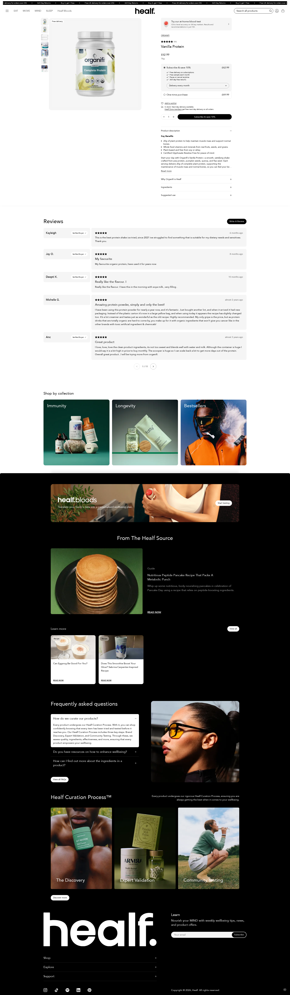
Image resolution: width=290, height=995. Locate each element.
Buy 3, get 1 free (54, 3)
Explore (49, 967)
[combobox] (198, 85)
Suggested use (168, 195)
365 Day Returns (30, 3)
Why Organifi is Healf (171, 179)
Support (49, 976)
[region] (95, 64)
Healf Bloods (65, 10)
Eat (16, 10)
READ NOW (154, 612)
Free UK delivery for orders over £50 (86, 3)
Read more (166, 171)
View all (233, 628)
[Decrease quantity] (163, 116)
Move (26, 10)
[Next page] (153, 366)
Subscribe (239, 934)
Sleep (49, 10)
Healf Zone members (173, 109)
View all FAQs (59, 779)
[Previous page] (137, 366)
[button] (196, 41)
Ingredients (166, 187)
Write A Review (236, 221)
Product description (170, 130)
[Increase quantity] (173, 116)
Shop (47, 958)
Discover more (60, 897)
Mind (38, 10)
